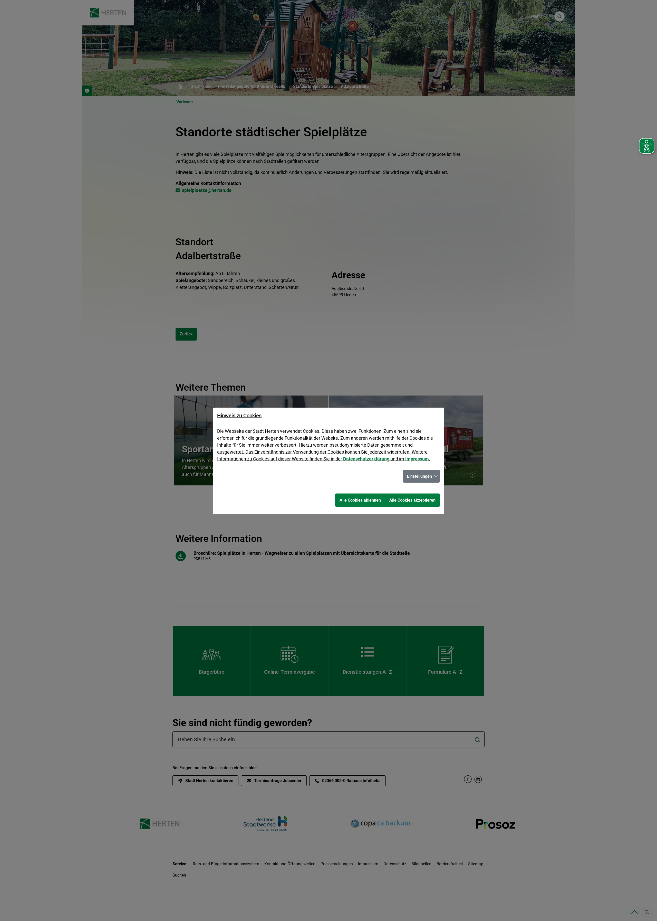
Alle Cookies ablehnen (360, 500)
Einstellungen (419, 476)
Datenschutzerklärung (366, 459)
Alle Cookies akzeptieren (412, 500)
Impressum (417, 459)
